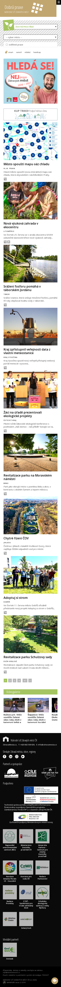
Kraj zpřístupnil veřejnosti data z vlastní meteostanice (27, 351)
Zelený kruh (26, 928)
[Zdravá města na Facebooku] (5, 756)
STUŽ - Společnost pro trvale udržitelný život (26, 904)
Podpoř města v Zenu (30, 111)
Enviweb (9, 959)
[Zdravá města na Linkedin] (11, 756)
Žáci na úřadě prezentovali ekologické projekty (23, 414)
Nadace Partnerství (42, 877)
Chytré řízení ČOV (16, 538)
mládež (27, 52)
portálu (23, 805)
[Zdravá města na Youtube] (23, 756)
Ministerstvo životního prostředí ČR (26, 847)
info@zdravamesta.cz (11, 972)
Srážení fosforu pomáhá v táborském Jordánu (22, 288)
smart (10, 52)
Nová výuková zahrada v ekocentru (21, 225)
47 (25, 680)
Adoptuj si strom (16, 598)
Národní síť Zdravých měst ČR (23, 740)
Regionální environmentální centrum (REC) (10, 847)
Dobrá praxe (17, 8)
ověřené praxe (15, 44)
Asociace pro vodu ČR (26, 877)
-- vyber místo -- (14, 37)
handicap (37, 52)
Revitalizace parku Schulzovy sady (28, 657)
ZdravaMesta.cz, (10, 744)
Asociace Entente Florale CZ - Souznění (9, 878)
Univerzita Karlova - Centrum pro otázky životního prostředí (42, 850)
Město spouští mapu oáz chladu (26, 164)
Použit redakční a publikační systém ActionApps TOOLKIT (26, 975)
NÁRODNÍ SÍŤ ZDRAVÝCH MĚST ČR (16, 980)
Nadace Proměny (10, 902)
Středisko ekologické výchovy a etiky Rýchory (42, 904)
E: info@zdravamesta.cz (46, 744)
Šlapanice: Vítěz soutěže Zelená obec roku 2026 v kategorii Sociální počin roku (37, 719)
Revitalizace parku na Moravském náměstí (28, 477)
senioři (19, 52)
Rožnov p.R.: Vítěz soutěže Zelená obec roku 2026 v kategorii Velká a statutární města (13, 721)
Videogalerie (13, 691)
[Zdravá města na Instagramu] (17, 756)
